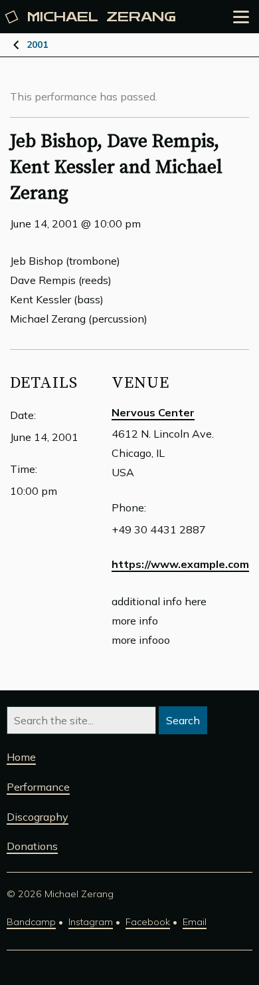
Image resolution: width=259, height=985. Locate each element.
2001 (37, 45)
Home (21, 757)
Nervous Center (153, 412)
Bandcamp (31, 922)
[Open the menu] (241, 17)
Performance (38, 786)
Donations (32, 846)
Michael (101, 17)
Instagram (90, 922)
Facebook (148, 922)
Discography (37, 816)
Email (195, 922)
